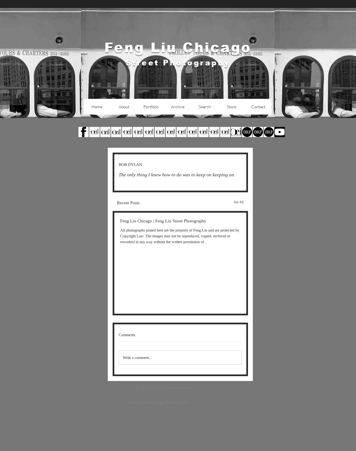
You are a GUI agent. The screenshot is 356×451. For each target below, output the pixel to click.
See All (239, 202)
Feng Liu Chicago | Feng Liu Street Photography (163, 220)
